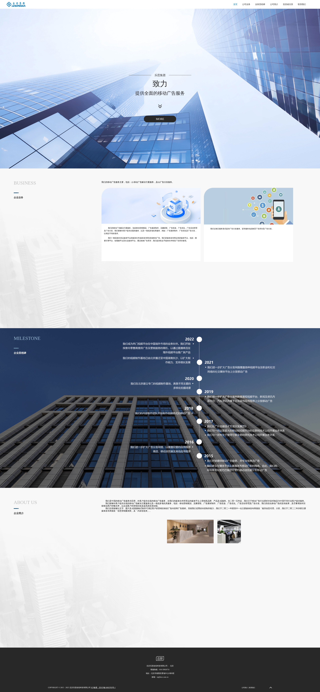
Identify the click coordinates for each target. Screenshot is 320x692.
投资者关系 (288, 4)
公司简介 (274, 4)
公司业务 (246, 4)
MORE (160, 119)
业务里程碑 (260, 4)
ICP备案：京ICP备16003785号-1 (103, 688)
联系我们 (302, 4)
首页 (235, 4)
